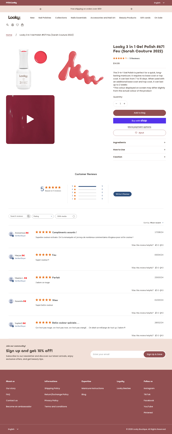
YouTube (148, 406)
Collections (61, 17)
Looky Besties (124, 388)
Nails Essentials (79, 17)
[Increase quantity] (124, 103)
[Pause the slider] (134, 8)
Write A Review (122, 194)
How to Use (119, 149)
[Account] (12, 24)
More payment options (139, 126)
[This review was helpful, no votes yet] (156, 245)
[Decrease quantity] (116, 103)
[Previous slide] (40, 8)
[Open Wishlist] (17, 25)
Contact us (12, 400)
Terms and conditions (56, 406)
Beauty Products (127, 17)
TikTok (147, 394)
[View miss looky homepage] (11, 3)
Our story (10, 388)
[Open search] (7, 24)
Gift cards (145, 17)
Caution (117, 156)
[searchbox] (17, 216)
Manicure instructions (93, 388)
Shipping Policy (52, 388)
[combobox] (43, 216)
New (32, 17)
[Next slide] (131, 8)
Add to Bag (139, 112)
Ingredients (119, 142)
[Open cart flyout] (22, 24)
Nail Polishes (45, 17)
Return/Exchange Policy (56, 394)
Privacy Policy (51, 400)
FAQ (8, 394)
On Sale (158, 17)
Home (9, 34)
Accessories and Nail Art (103, 17)
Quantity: (118, 96)
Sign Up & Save (154, 354)
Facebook (149, 400)
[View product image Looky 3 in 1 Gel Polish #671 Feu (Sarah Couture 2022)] (30, 69)
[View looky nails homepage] (15, 18)
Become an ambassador (18, 406)
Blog (84, 394)
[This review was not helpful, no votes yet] (161, 245)
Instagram (149, 388)
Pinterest (148, 412)
